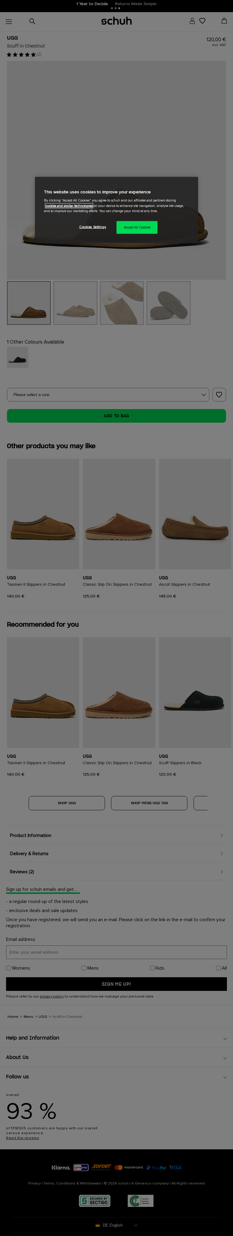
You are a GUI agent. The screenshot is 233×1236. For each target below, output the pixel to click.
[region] (116, 210)
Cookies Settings (92, 227)
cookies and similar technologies (69, 206)
